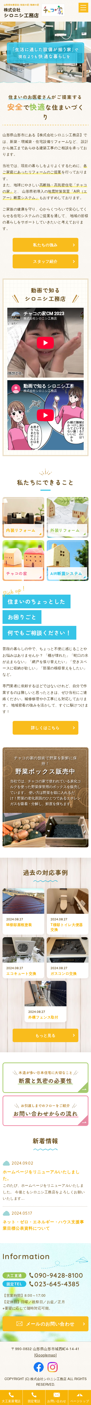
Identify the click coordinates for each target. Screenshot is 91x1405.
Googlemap (45, 1354)
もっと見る (45, 1035)
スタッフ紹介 (45, 261)
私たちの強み (45, 245)
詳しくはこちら (45, 727)
